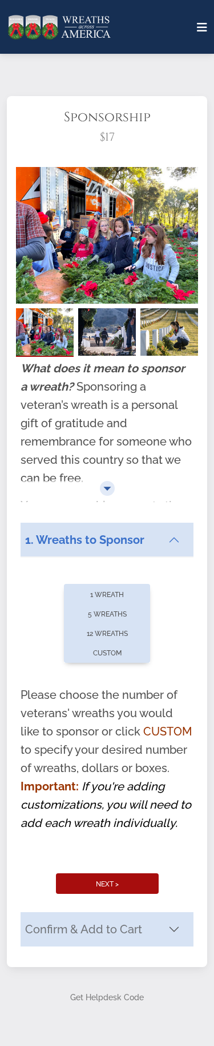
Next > (107, 884)
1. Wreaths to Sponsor (84, 540)
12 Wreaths (107, 634)
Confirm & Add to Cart (83, 929)
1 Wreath (107, 595)
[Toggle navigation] (202, 27)
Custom (107, 653)
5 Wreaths (107, 614)
